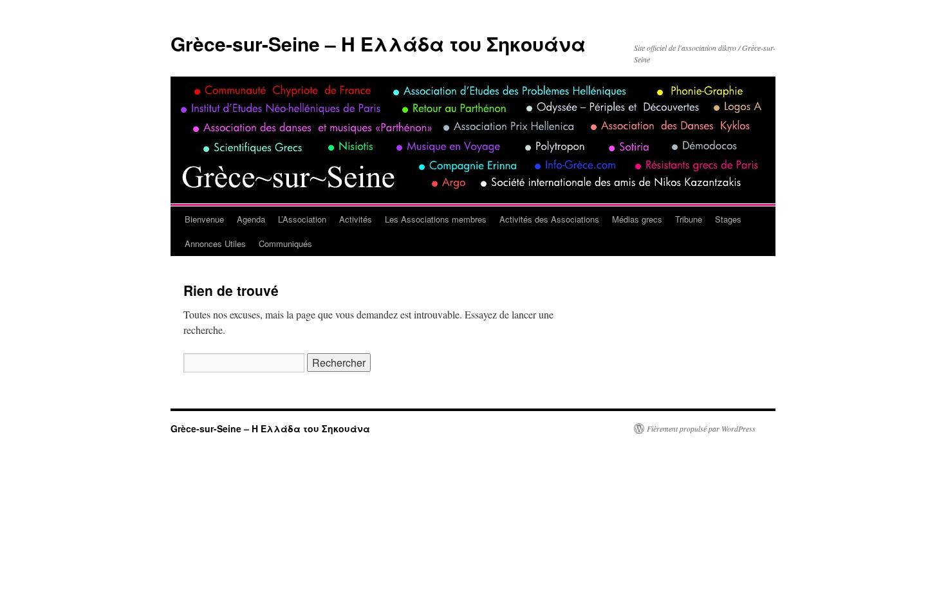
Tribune (688, 219)
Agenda (251, 219)
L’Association (302, 219)
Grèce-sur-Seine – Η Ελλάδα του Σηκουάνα (378, 43)
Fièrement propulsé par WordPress (701, 428)
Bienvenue (204, 219)
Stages (728, 219)
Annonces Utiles (215, 243)
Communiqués (285, 243)
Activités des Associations (549, 219)
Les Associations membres (436, 219)
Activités (355, 219)
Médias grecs (637, 219)
